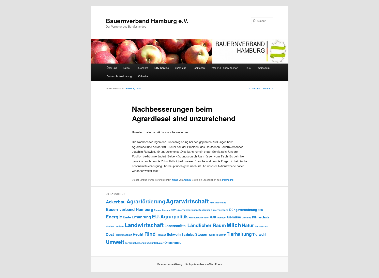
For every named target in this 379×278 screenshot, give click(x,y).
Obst (110, 234)
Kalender (143, 76)
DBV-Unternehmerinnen (184, 210)
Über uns (112, 68)
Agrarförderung (146, 201)
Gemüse (234, 216)
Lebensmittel (175, 225)
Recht (138, 234)
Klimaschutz (260, 217)
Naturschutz (261, 226)
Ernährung (141, 217)
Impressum (263, 68)
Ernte (127, 217)
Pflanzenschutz (123, 235)
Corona (166, 210)
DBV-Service (161, 68)
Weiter (268, 88)
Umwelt (115, 241)
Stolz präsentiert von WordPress (203, 264)
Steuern (201, 234)
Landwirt (119, 226)
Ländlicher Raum (206, 225)
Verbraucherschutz (135, 243)
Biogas (157, 210)
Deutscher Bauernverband (213, 210)
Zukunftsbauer (155, 243)
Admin (187, 180)
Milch (234, 225)
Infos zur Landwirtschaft (224, 68)
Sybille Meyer (217, 235)
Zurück (254, 88)
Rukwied (161, 235)
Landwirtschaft (144, 225)
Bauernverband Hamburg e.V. (147, 20)
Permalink (228, 180)
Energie (114, 216)
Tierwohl (259, 234)
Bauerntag (220, 202)
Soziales (187, 234)
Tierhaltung (239, 233)
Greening (246, 217)
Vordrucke (180, 68)
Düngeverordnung (243, 209)
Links (248, 68)
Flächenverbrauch (199, 217)
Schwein (174, 234)
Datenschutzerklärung (119, 76)
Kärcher (110, 226)
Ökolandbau (172, 243)
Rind (150, 233)
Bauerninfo (142, 68)
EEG (260, 210)
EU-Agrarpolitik (170, 216)
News (126, 68)
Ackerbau (116, 201)
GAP (213, 217)
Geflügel (221, 217)
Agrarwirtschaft (187, 201)
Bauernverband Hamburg (129, 209)
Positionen (199, 68)
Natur (248, 225)
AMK (212, 202)
